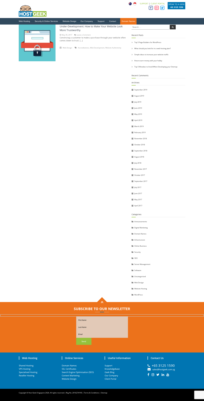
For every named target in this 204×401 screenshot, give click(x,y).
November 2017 (140, 169)
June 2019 (138, 108)
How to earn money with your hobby (148, 60)
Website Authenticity (113, 48)
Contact (112, 21)
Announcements (140, 221)
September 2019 (140, 90)
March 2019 (139, 126)
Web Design (67, 48)
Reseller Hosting (26, 375)
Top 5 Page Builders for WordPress (147, 42)
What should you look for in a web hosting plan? (152, 48)
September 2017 (140, 181)
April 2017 (138, 205)
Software (137, 270)
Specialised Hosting (28, 372)
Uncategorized (140, 276)
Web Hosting (24, 21)
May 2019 (138, 114)
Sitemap (104, 393)
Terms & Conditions (91, 393)
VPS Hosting (24, 368)
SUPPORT (144, 3)
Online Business (140, 246)
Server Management (142, 264)
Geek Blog (109, 372)
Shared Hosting (26, 365)
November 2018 (140, 138)
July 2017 (137, 187)
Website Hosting (140, 288)
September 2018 (140, 151)
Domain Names (128, 21)
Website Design (69, 21)
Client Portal (110, 378)
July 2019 (137, 102)
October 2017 (139, 175)
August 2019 (139, 96)
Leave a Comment (84, 35)
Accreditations (83, 48)
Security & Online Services (46, 21)
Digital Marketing (141, 227)
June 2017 (138, 193)
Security (137, 252)
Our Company (86, 21)
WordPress (138, 295)
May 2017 (138, 199)
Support (101, 21)
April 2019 (138, 120)
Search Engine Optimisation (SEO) (78, 372)
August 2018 (139, 157)
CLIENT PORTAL (158, 3)
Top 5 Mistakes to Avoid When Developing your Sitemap (155, 67)
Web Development (97, 48)
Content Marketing (71, 375)
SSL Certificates (69, 368)
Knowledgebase (112, 368)
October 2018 (139, 144)
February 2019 (140, 132)
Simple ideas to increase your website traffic (151, 54)
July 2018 (137, 163)
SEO (136, 258)
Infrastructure (139, 240)
